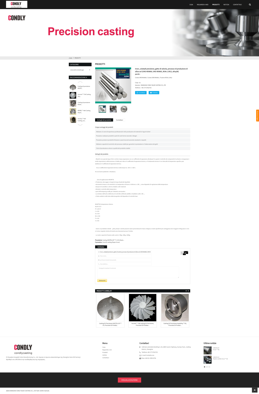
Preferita (155, 93)
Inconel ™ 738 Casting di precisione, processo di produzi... (143, 324)
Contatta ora (150, 355)
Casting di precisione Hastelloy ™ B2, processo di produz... (175, 324)
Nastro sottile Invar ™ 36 (220, 359)
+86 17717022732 (152, 352)
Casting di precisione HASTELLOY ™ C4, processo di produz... (110, 324)
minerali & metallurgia (77, 70)
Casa (191, 5)
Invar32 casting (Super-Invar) (111, 242)
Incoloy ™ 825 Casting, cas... (82, 120)
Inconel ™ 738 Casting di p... (84, 95)
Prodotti (216, 5)
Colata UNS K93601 (153, 77)
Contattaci (237, 5)
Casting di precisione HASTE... (84, 87)
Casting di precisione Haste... (84, 103)
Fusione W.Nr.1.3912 (166, 77)
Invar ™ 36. (216, 349)
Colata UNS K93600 (140, 77)
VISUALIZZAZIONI (129, 380)
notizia (226, 5)
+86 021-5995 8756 (150, 358)
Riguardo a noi (202, 5)
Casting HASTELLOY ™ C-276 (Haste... (113, 240)
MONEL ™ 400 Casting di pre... (84, 111)
